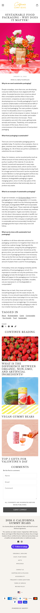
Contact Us (20, 569)
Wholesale (20, 563)
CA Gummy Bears (24, 198)
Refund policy (20, 586)
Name (7, 475)
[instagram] (21, 542)
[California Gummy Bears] (20, 5)
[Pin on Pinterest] (8, 326)
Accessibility (20, 576)
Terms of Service (20, 583)
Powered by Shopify (20, 608)
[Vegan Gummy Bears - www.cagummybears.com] (20, 395)
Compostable (30, 316)
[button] (15, 326)
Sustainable (22, 318)
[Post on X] (5, 326)
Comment (8, 488)
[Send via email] (12, 326)
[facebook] (18, 542)
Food (15, 318)
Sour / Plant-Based (20, 557)
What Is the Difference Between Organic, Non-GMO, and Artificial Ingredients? (19, 369)
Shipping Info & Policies (20, 573)
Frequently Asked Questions (20, 580)
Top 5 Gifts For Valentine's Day (15, 460)
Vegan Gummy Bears (18, 416)
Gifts (20, 560)
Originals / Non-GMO (20, 553)
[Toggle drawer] (3, 5)
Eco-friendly (7, 318)
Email (7, 482)
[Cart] (37, 5)
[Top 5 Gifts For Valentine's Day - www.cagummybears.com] (20, 437)
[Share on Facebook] (2, 326)
